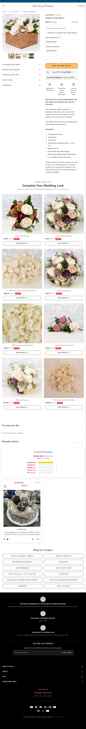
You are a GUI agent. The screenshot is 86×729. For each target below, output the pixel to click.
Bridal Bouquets (64, 556)
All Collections (14, 12)
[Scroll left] (77, 426)
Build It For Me (7, 80)
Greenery (22, 586)
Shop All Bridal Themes (22, 556)
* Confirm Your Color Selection (56, 28)
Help (4, 676)
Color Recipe (7, 85)
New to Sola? (8, 666)
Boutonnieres (22, 568)
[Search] (78, 5)
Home (5, 12)
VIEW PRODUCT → (22, 243)
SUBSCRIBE (67, 652)
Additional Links (9, 681)
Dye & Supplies (63, 586)
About (5, 671)
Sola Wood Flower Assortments (22, 580)
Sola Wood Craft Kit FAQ (11, 75)
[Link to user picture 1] (21, 508)
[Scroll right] (82, 426)
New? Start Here (63, 568)
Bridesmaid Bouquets (22, 562)
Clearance (64, 574)
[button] (50, 15)
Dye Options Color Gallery (11, 64)
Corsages (63, 562)
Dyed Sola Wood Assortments (63, 580)
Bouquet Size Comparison (11, 70)
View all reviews (43, 696)
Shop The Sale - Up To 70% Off (22, 574)
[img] (18, 483)
